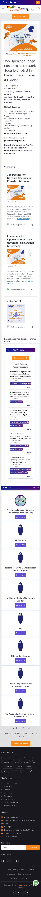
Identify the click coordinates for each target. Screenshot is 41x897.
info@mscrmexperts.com (16, 133)
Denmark (27, 758)
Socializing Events (25, 383)
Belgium (6, 762)
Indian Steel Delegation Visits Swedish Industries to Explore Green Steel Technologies (20, 374)
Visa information (9, 799)
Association (7, 786)
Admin (21, 86)
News (25, 473)
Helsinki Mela (24, 422)
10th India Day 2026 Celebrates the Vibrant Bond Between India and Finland (20, 436)
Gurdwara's (7, 793)
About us (30, 870)
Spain (5, 771)
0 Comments (10, 88)
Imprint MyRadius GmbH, (13, 817)
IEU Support (7, 796)
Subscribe (33, 847)
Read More (20, 517)
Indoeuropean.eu (24, 885)
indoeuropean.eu (12, 151)
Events (21, 870)
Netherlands (8, 766)
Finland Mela (14, 422)
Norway (19, 766)
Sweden (15, 771)
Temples (6, 790)
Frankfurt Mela (26, 469)
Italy (34, 762)
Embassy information (11, 783)
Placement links (9, 806)
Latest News (11, 870)
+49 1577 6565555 (10, 836)
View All (36, 488)
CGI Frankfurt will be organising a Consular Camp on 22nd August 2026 (20, 460)
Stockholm (13, 383)
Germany (7, 758)
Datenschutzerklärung (26, 874)
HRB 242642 (9, 827)
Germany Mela (15, 469)
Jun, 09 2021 (12, 86)
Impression (15, 878)
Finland (26, 762)
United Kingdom (28, 771)
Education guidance (10, 802)
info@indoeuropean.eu (12, 833)
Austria (17, 758)
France (16, 762)
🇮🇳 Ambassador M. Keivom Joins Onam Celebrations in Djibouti (19, 394)
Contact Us (26, 878)
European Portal (20, 16)
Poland (29, 766)
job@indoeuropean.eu (14, 141)
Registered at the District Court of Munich (19, 830)
